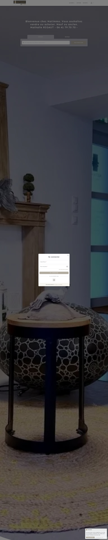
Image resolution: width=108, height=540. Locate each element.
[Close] (68, 255)
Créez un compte (58, 284)
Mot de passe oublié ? (64, 269)
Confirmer (90, 537)
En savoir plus (99, 537)
